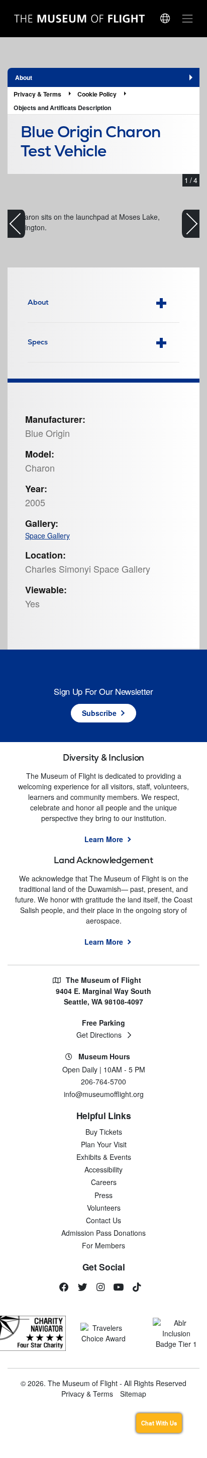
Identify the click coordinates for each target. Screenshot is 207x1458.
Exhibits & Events (103, 1157)
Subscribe (99, 713)
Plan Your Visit (104, 1144)
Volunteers (104, 1208)
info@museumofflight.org (104, 1094)
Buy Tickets (103, 1132)
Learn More (103, 839)
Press (103, 1195)
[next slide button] (190, 224)
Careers (104, 1182)
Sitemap (133, 1394)
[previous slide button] (16, 224)
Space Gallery (47, 535)
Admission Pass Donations (103, 1233)
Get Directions (99, 1035)
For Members (103, 1245)
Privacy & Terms (37, 94)
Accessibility (103, 1169)
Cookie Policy (97, 94)
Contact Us (103, 1220)
